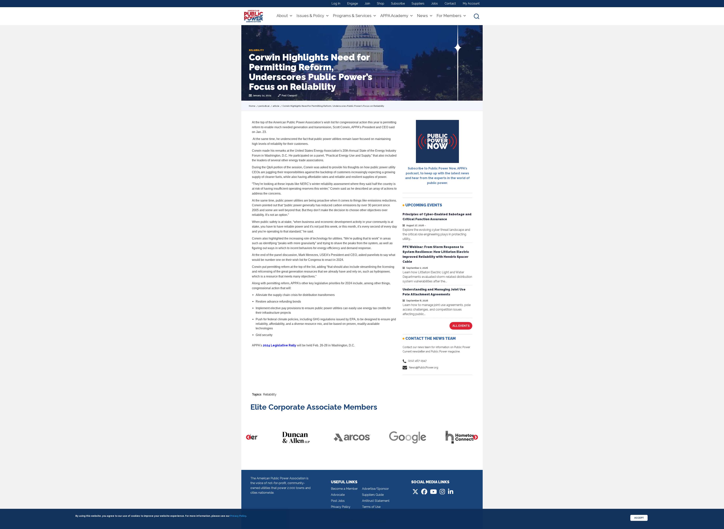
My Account (471, 3)
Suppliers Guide (373, 495)
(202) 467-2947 (417, 360)
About (282, 16)
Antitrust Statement (376, 501)
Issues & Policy (310, 16)
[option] (278, 437)
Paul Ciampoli (289, 95)
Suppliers (418, 3)
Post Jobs (338, 501)
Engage (352, 3)
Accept (639, 518)
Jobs (434, 3)
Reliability (269, 394)
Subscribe (398, 3)
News (422, 16)
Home (252, 106)
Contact (450, 3)
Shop (380, 3)
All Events (460, 325)
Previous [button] (248, 437)
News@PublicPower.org (423, 367)
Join (367, 3)
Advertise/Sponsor (375, 488)
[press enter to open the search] (476, 16)
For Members (449, 16)
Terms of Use (371, 507)
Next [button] (475, 437)
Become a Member (344, 488)
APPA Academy (394, 16)
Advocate (338, 495)
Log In (335, 3)
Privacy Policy (340, 507)
